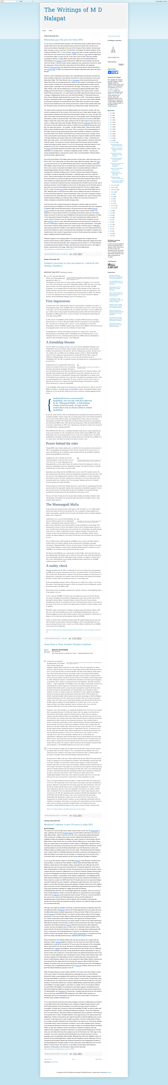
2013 (111, 136)
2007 (111, 217)
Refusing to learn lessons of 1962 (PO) (117, 178)
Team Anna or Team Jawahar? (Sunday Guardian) (67, 644)
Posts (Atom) (54, 1062)
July (112, 194)
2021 (111, 117)
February (113, 205)
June (112, 196)
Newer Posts (48, 1059)
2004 (111, 224)
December (114, 142)
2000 (111, 231)
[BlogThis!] (76, 254)
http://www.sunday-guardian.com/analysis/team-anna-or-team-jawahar (66, 809)
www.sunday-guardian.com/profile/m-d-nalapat (64, 653)
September (114, 189)
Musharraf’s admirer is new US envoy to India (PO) (68, 824)
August (113, 192)
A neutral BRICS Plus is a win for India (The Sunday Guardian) (116, 283)
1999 (111, 233)
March (113, 203)
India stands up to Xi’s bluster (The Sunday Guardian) (115, 288)
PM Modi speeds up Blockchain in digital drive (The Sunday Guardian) (116, 277)
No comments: (64, 254)
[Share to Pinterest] (81, 254)
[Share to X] (77, 254)
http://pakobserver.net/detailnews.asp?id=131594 (59, 1049)
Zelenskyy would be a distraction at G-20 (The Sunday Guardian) (115, 325)
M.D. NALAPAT (56, 651)
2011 (111, 140)
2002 (111, 229)
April (112, 201)
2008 (111, 215)
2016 (111, 129)
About (50, 30)
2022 (111, 115)
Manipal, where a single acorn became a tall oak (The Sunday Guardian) (115, 306)
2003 (111, 226)
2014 (111, 133)
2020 (111, 120)
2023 (111, 113)
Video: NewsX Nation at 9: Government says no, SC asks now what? (116, 294)
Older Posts (98, 1059)
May (112, 198)
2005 (111, 222)
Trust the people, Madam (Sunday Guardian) (117, 181)
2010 (111, 210)
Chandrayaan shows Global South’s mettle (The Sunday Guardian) (116, 300)
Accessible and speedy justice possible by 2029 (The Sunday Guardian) (115, 319)
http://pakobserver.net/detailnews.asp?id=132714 (59, 249)
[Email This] (74, 254)
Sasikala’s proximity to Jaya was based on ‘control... (116, 149)
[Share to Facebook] (79, 254)
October (113, 187)
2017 (111, 127)
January (113, 208)
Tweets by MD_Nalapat (114, 36)
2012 (111, 138)
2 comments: (64, 638)
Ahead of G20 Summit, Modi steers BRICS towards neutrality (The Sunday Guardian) (116, 312)
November (114, 185)
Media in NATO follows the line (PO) (117, 169)
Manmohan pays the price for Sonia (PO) (63, 39)
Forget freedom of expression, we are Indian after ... (116, 173)
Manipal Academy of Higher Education (115, 89)
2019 (111, 122)
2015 (111, 131)
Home (44, 30)
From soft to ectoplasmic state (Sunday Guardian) (117, 165)
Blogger (109, 1072)
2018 (111, 124)
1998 (111, 235)
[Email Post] (70, 254)
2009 (111, 213)
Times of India (115, 93)
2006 (111, 219)
